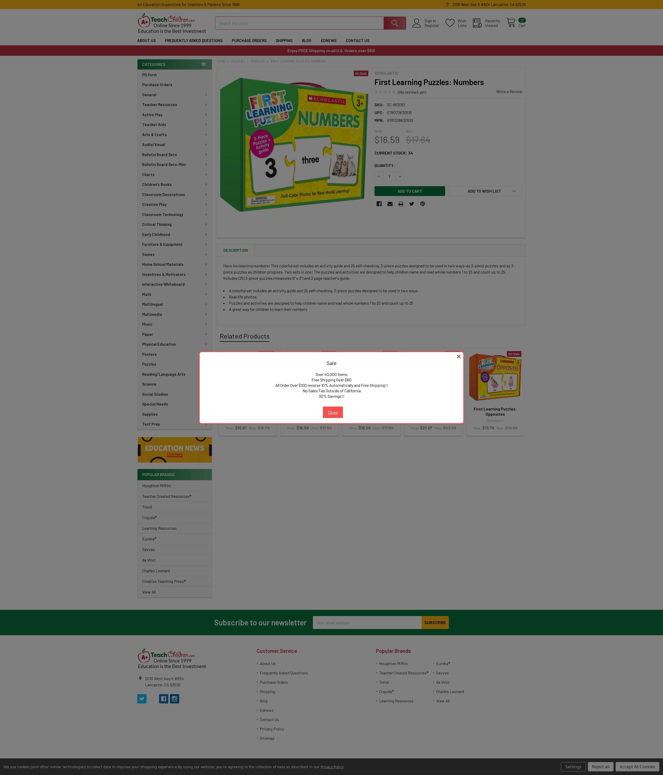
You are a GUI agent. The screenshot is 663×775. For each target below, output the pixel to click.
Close (333, 412)
